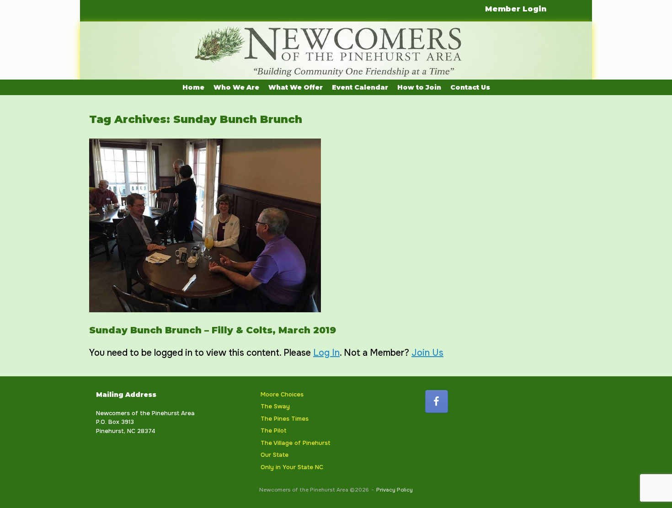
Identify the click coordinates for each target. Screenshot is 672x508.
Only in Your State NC (292, 467)
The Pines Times (285, 418)
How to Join (419, 87)
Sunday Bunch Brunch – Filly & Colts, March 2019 (212, 330)
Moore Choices (282, 394)
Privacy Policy (394, 490)
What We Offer (295, 87)
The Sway (275, 406)
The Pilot (274, 430)
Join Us (427, 352)
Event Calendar (360, 87)
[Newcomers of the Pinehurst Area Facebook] (436, 401)
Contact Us (470, 87)
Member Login (515, 9)
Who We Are (236, 87)
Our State (274, 455)
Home (193, 87)
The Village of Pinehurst (296, 443)
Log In (326, 352)
